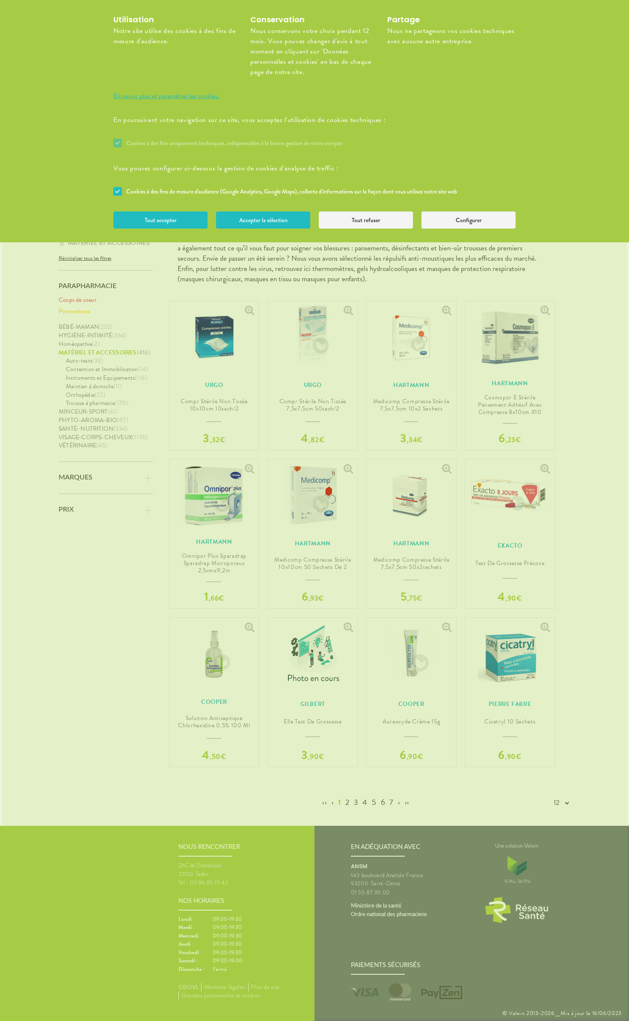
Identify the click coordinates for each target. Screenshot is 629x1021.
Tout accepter (161, 220)
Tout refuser (366, 220)
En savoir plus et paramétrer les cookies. (166, 96)
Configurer (469, 220)
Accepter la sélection (263, 220)
